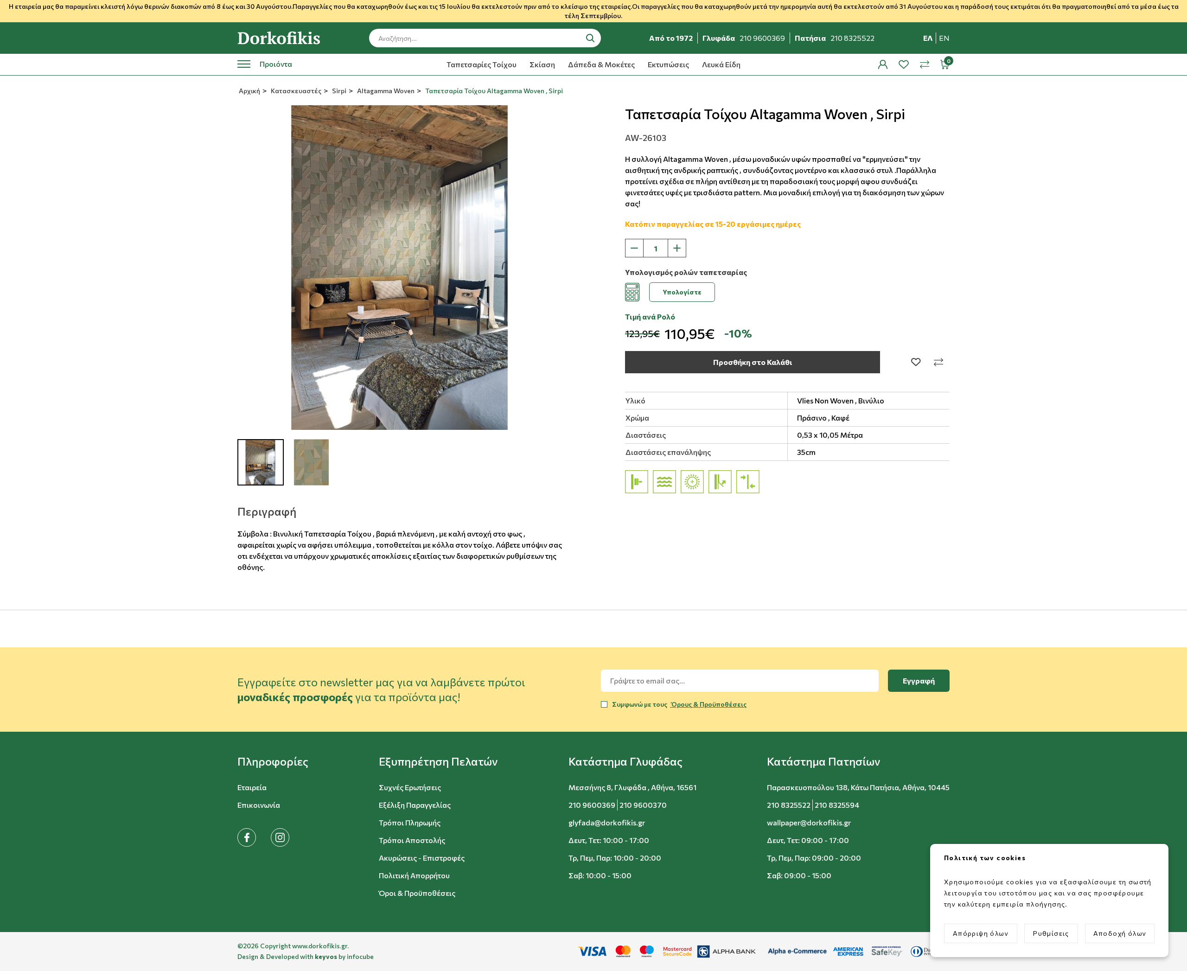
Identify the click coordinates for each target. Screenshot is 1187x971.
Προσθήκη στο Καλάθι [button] (752, 362)
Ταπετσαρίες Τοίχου (482, 64)
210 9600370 (643, 804)
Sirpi (338, 91)
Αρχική (248, 91)
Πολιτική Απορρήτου (414, 875)
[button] (272, 761)
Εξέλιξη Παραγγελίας (415, 804)
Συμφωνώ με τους (679, 704)
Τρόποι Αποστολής (412, 840)
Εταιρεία (252, 787)
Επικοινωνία (258, 804)
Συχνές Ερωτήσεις (410, 787)
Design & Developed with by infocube (305, 956)
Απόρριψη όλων (980, 933)
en (944, 37)
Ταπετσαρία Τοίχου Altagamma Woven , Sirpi (493, 91)
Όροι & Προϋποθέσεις (417, 892)
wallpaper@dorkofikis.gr (809, 822)
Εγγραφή (919, 680)
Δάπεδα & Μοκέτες (601, 64)
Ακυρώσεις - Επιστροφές (422, 857)
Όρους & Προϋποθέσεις (708, 704)
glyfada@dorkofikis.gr (606, 822)
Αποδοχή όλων (1120, 933)
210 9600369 (591, 804)
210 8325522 (788, 804)
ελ (928, 37)
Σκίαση (542, 64)
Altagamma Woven (385, 91)
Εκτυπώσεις (668, 64)
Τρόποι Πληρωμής (409, 822)
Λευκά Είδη (721, 64)
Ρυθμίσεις (1051, 933)
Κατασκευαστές (295, 91)
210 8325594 (837, 804)
